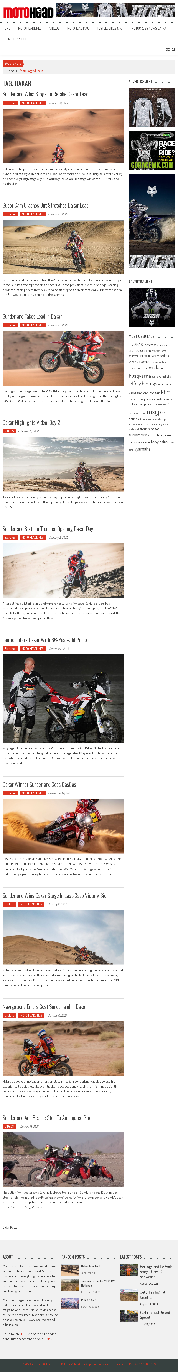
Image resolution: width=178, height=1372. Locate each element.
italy (154, 376)
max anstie (156, 399)
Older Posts (10, 1228)
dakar (160, 355)
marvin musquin (139, 399)
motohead (141, 413)
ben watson (153, 350)
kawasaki (135, 392)
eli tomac (143, 361)
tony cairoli (160, 442)
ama (131, 345)
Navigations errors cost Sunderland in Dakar (45, 1006)
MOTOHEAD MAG (78, 28)
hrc (161, 368)
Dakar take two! (90, 1266)
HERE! (23, 1334)
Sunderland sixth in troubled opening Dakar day (48, 528)
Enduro (9, 904)
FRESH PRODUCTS (18, 39)
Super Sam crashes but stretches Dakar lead (46, 205)
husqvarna (140, 375)
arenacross (137, 350)
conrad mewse (147, 355)
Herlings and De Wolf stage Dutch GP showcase (156, 1271)
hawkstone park (138, 368)
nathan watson (155, 419)
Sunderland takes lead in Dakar (32, 316)
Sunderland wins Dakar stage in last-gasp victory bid (54, 895)
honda (153, 367)
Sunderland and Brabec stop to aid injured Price (48, 1117)
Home (6, 28)
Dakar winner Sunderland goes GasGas (39, 784)
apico (167, 345)
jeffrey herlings (143, 383)
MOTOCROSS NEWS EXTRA (149, 28)
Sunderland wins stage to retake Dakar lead (45, 94)
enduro (154, 362)
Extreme (10, 103)
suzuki (152, 435)
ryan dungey (157, 424)
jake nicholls (164, 376)
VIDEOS (54, 28)
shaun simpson (150, 429)
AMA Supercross (145, 344)
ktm (165, 392)
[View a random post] (168, 49)
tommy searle (139, 441)
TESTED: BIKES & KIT (110, 28)
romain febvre (142, 424)
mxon (145, 419)
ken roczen (151, 392)
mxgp (154, 412)
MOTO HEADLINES (30, 28)
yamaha (143, 449)
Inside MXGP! (88, 1300)
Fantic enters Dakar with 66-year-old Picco (45, 639)
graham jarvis (165, 362)
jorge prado (164, 384)
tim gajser (164, 435)
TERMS (47, 1339)
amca (160, 345)
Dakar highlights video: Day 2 (31, 422)
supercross (138, 435)
